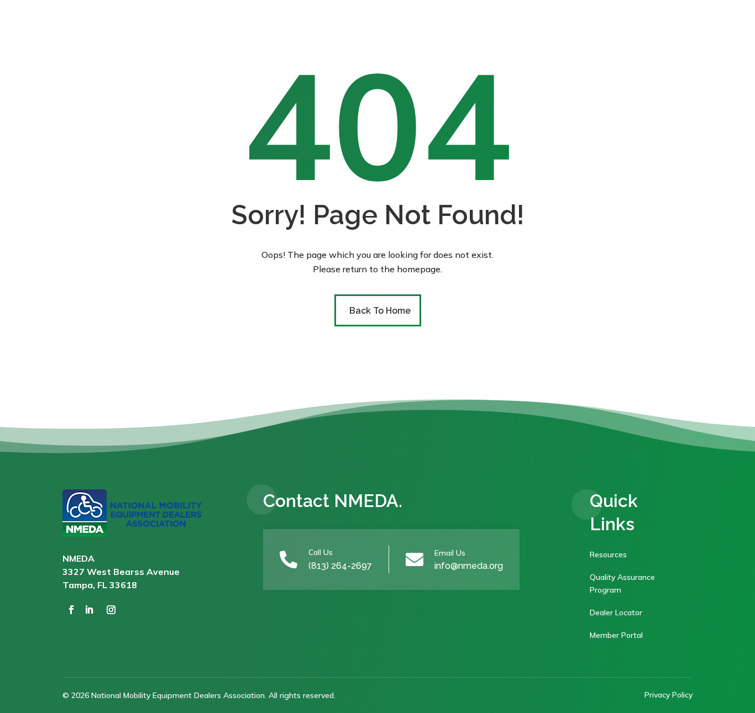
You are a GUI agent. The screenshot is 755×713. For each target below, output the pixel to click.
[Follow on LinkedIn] (89, 610)
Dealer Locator (616, 612)
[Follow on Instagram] (111, 610)
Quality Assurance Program (622, 583)
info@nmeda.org (468, 566)
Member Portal (616, 635)
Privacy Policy (668, 695)
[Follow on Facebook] (71, 610)
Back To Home (380, 310)
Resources (608, 554)
